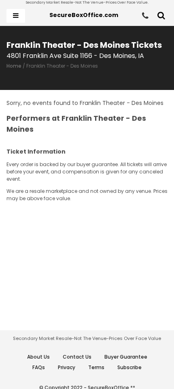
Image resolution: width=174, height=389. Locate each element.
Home (13, 65)
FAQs (38, 367)
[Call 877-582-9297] (145, 16)
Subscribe (129, 367)
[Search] (161, 16)
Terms (96, 367)
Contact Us (77, 356)
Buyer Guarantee (125, 356)
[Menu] (15, 16)
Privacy (66, 367)
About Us (38, 356)
